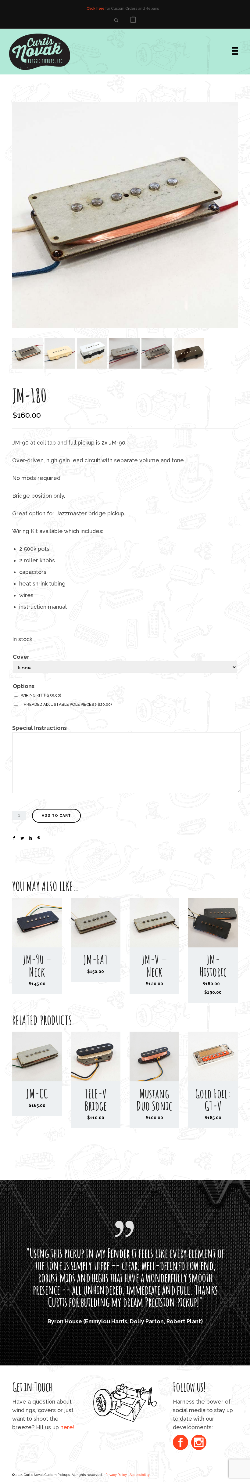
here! (67, 1427)
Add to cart (56, 815)
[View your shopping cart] (133, 20)
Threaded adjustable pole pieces (66, 704)
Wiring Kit (41, 695)
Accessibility (140, 1475)
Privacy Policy (116, 1475)
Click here (96, 8)
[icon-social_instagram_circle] (198, 1443)
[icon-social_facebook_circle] (182, 1443)
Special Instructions (39, 728)
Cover (21, 657)
